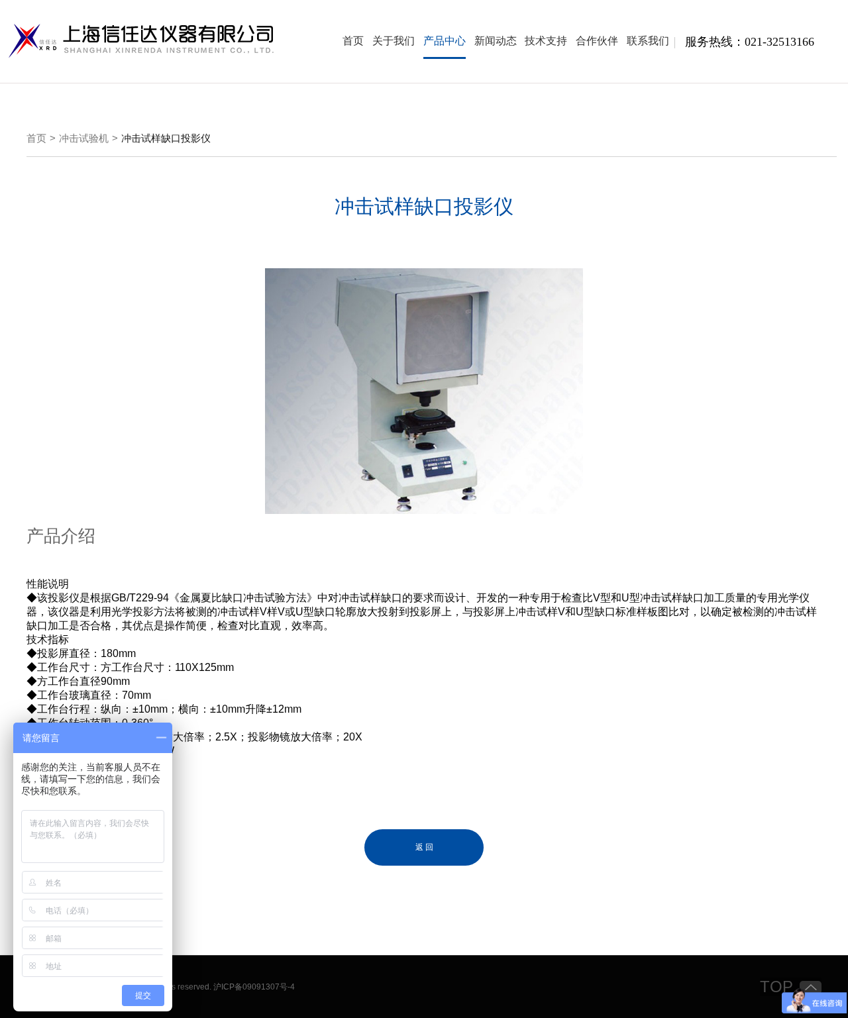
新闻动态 (495, 41)
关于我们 (393, 41)
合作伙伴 (597, 41)
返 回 (424, 847)
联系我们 (648, 41)
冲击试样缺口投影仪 (166, 138)
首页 (353, 41)
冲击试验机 (84, 138)
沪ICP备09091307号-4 (254, 987)
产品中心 (444, 41)
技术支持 (546, 41)
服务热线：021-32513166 (749, 41)
